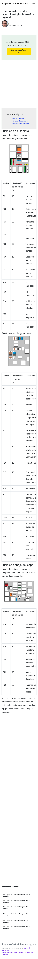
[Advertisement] (19, 83)
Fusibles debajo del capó (20, 124)
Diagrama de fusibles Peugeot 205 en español (16, 901)
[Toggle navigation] (33, 3)
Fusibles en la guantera (19, 121)
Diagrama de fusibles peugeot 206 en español (16, 895)
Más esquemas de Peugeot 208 (19, 51)
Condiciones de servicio (10, 952)
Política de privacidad (26, 952)
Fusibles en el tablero (18, 118)
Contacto (5, 955)
